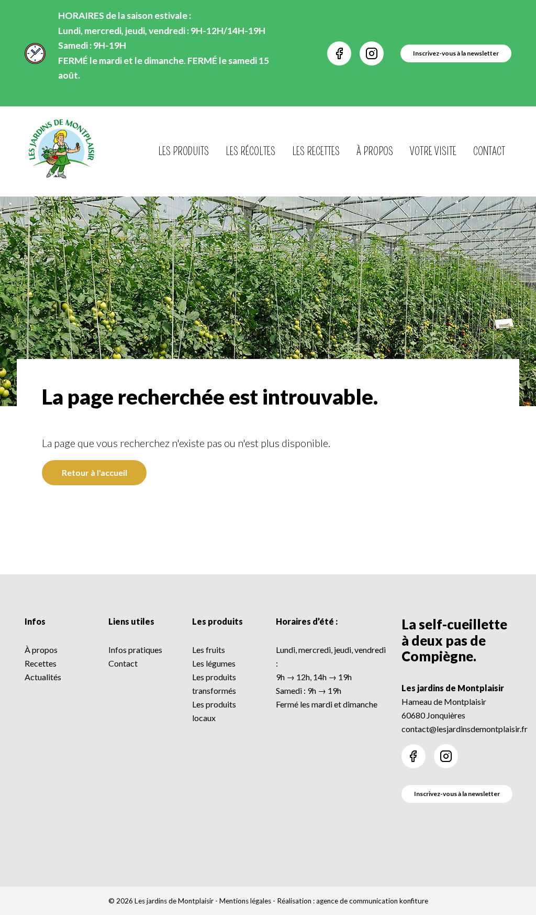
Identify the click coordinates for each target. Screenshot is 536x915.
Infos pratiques (135, 650)
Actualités (43, 677)
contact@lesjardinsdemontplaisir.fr (464, 729)
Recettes (41, 663)
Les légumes (214, 663)
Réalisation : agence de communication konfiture (352, 901)
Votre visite (433, 151)
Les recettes (316, 151)
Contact (489, 151)
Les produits (183, 151)
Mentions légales (245, 901)
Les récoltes (250, 151)
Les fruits (208, 650)
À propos (374, 151)
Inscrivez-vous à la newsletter (457, 794)
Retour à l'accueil (94, 472)
